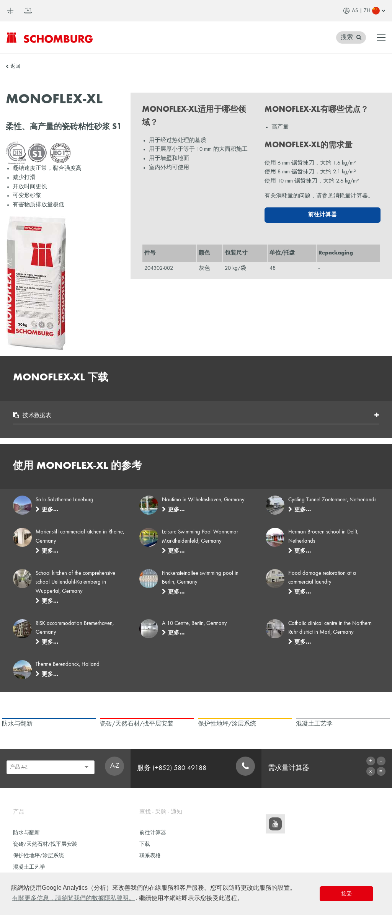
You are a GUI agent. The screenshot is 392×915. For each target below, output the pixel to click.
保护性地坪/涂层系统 (38, 855)
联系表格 (150, 855)
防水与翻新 (26, 832)
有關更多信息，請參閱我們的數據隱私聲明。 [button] (73, 898)
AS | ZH (361, 10)
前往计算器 (322, 214)
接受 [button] (346, 894)
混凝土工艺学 (29, 867)
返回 (15, 66)
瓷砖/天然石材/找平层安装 (45, 844)
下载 (144, 844)
